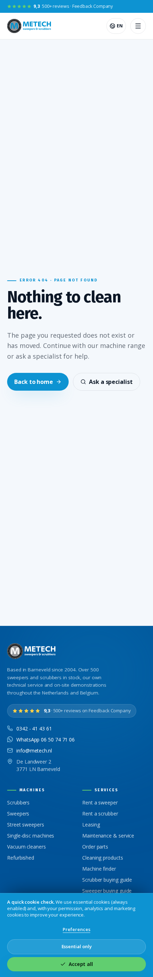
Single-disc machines (30, 835)
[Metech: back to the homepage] (29, 26)
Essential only (77, 946)
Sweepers (18, 813)
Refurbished (20, 857)
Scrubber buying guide (107, 879)
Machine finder (99, 868)
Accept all (81, 964)
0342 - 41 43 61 (34, 728)
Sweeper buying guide (107, 890)
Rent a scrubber (100, 813)
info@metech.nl (34, 750)
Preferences (76, 929)
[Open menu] (138, 26)
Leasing (91, 824)
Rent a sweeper (100, 802)
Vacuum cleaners (26, 846)
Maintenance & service (108, 835)
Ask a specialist (111, 382)
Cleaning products (102, 857)
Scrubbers (18, 802)
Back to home (33, 382)
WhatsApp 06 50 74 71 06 (45, 739)
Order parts (95, 846)
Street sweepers (25, 824)
